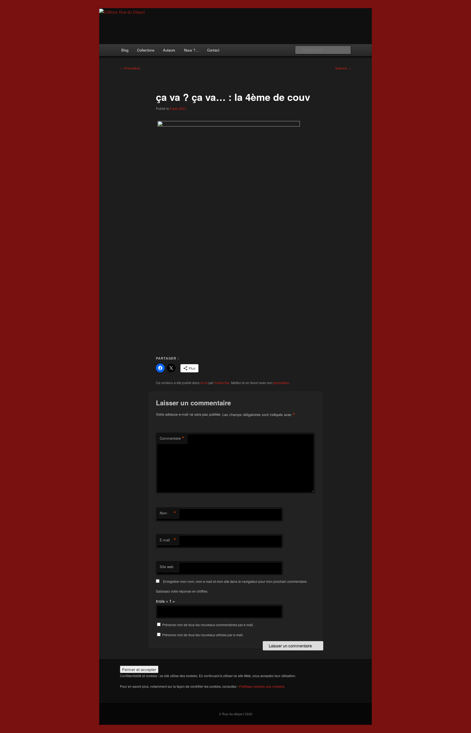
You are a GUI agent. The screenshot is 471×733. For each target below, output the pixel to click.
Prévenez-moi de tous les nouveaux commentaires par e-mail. (208, 624)
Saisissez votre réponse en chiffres (181, 591)
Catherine (222, 382)
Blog (124, 50)
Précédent (130, 68)
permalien (281, 382)
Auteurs (169, 50)
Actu (204, 382)
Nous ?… (191, 50)
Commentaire (172, 438)
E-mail (168, 540)
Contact (213, 50)
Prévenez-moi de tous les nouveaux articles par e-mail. (202, 634)
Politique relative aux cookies (262, 686)
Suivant (343, 68)
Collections (146, 50)
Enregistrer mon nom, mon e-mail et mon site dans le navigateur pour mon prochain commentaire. (235, 581)
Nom (168, 513)
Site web (166, 566)
